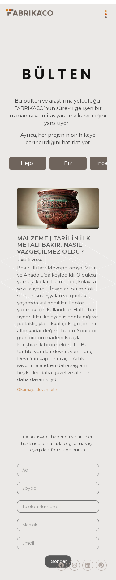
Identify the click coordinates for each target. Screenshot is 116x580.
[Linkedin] (87, 565)
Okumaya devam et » (37, 389)
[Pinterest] (101, 565)
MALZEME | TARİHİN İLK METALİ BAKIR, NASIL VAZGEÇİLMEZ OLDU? (53, 245)
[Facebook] (61, 565)
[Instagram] (74, 565)
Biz (68, 163)
